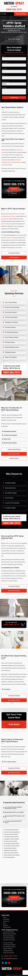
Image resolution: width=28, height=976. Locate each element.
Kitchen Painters (14, 257)
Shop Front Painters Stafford (11, 852)
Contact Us (14, 189)
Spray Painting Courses (12, 347)
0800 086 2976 (14, 9)
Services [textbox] (4, 83)
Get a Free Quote (21, 14)
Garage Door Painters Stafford (11, 839)
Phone (4, 75)
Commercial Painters (11, 317)
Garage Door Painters (11, 322)
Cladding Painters (10, 352)
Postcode (4, 69)
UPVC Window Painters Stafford (12, 845)
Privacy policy (7, 927)
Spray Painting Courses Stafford (12, 855)
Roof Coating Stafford (9, 857)
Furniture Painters (10, 327)
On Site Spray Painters (11, 332)
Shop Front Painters (11, 357)
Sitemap (5, 925)
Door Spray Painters (14, 253)
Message (4, 87)
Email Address (5, 62)
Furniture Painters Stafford (10, 841)
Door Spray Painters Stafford (11, 834)
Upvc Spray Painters (11, 302)
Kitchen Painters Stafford (10, 848)
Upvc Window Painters (11, 337)
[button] (2, 13)
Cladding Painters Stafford (10, 850)
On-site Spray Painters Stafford (11, 843)
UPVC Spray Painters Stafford (11, 829)
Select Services (5, 81)
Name (3, 56)
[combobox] (14, 83)
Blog (4, 923)
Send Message (14, 97)
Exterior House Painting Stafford (12, 832)
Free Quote (14, 193)
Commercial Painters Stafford (11, 836)
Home (4, 917)
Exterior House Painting (12, 307)
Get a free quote (14, 39)
